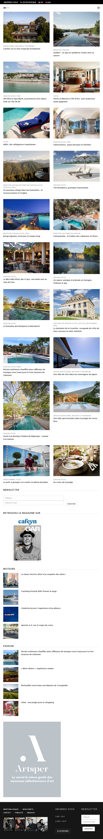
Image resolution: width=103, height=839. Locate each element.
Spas (18, 96)
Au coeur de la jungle (63, 482)
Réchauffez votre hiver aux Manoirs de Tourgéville (44, 685)
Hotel (13, 96)
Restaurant (92, 323)
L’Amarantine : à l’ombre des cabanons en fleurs (75, 236)
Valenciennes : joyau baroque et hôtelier (72, 144)
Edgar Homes (8, 46)
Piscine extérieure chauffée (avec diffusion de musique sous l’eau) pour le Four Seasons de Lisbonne (24, 372)
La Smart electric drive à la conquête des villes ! (43, 574)
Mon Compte (28, 809)
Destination (24, 185)
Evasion (65, 50)
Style (18, 479)
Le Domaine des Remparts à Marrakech (21, 326)
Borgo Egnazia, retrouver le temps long (21, 236)
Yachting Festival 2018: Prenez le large (39, 591)
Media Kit (31, 813)
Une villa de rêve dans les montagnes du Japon (75, 374)
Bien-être (57, 50)
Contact (7, 813)
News (19, 367)
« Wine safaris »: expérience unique (37, 668)
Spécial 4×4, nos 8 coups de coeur (37, 625)
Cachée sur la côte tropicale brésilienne (21, 49)
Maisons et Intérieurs (24, 46)
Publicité (19, 813)
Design (15, 185)
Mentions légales (10, 809)
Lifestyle (7, 187)
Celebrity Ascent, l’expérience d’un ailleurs (41, 608)
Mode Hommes (9, 479)
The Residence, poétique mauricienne (70, 187)
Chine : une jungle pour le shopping (37, 702)
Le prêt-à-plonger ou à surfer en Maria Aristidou (25, 482)
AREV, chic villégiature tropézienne (19, 144)
